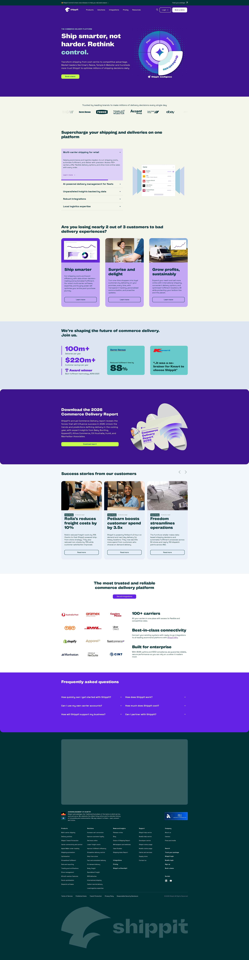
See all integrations (124, 596)
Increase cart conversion (95, 832)
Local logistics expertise (95, 888)
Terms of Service (67, 896)
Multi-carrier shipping (68, 832)
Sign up (167, 864)
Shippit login (169, 856)
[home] (72, 9)
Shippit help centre (145, 832)
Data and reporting (67, 864)
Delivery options (66, 836)
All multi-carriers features (69, 876)
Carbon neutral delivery (95, 884)
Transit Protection (96, 896)
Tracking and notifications (69, 868)
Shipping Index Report (120, 852)
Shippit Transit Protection (69, 840)
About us (168, 832)
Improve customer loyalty (95, 836)
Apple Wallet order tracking (70, 848)
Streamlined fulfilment (68, 860)
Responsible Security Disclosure (127, 896)
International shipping (94, 880)
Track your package (172, 852)
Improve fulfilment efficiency (96, 848)
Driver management (67, 872)
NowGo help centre (145, 836)
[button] (90, 10)
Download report (90, 444)
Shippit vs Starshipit (120, 868)
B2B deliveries (92, 876)
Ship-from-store (92, 856)
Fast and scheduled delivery (96, 860)
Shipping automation (68, 852)
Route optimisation (67, 880)
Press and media (170, 840)
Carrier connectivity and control (71, 844)
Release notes (118, 832)
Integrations (114, 10)
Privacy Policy (109, 896)
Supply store (143, 856)
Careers (167, 836)
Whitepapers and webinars (122, 844)
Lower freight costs (93, 844)
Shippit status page (145, 844)
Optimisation (65, 856)
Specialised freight (93, 872)
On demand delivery (93, 864)
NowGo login (169, 860)
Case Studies (117, 848)
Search (167, 848)
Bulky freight (91, 868)
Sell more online (92, 840)
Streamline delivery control (96, 852)
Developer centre (145, 840)
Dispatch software (67, 884)
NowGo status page (145, 848)
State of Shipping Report (121, 840)
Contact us (142, 860)
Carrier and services (145, 852)
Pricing (125, 10)
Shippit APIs (172, 637)
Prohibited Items (81, 896)
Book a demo (70, 76)
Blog (114, 836)
